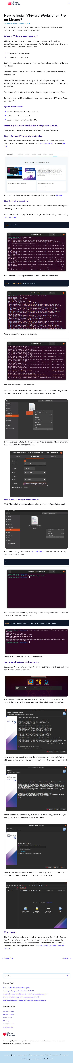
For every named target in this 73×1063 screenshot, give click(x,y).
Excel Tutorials (8, 1027)
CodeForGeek (7, 1018)
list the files (36, 551)
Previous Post (7, 958)
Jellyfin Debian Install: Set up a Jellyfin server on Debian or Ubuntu (24, 1000)
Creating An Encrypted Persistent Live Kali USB (18, 991)
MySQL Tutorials (8, 1024)
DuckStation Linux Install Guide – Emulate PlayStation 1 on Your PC (25, 994)
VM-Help (6, 1021)
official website (46, 143)
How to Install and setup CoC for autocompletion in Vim (21, 997)
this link (58, 195)
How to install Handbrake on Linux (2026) (16, 988)
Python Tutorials (8, 1011)
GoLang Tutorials (8, 1014)
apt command (10, 217)
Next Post (67, 958)
